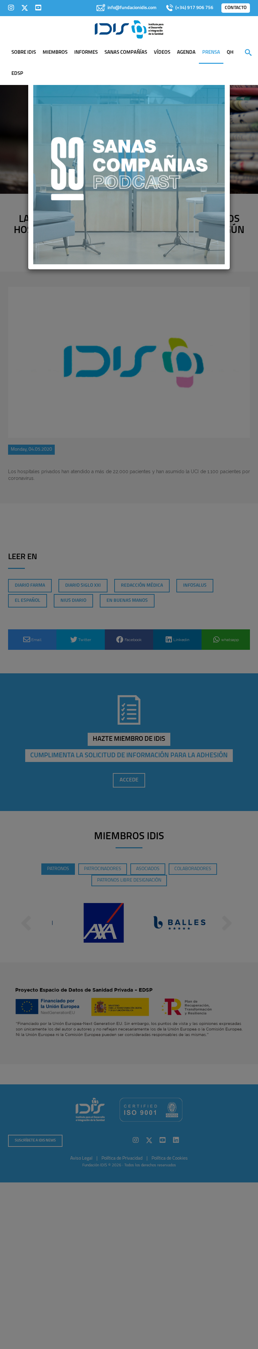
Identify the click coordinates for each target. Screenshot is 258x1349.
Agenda (186, 52)
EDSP (17, 73)
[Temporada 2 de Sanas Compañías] (129, 168)
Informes (86, 52)
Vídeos (162, 52)
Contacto (236, 7)
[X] (25, 8)
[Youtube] (38, 8)
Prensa (211, 52)
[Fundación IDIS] (129, 29)
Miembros (55, 52)
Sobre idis (23, 52)
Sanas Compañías (125, 52)
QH (230, 52)
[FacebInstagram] (11, 8)
